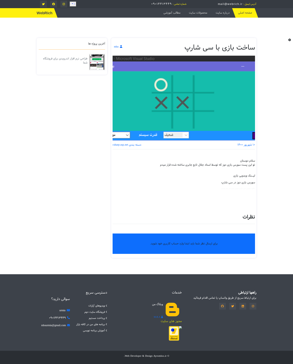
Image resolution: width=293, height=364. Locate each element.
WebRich (44, 13)
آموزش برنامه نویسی (94, 330)
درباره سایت (223, 13)
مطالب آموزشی (171, 13)
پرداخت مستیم (97, 318)
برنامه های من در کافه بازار (90, 324)
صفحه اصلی (245, 13)
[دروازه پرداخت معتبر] (174, 333)
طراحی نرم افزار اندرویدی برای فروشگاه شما (65, 60)
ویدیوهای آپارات (96, 306)
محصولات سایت (198, 13)
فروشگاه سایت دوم (94, 312)
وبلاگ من (157, 304)
